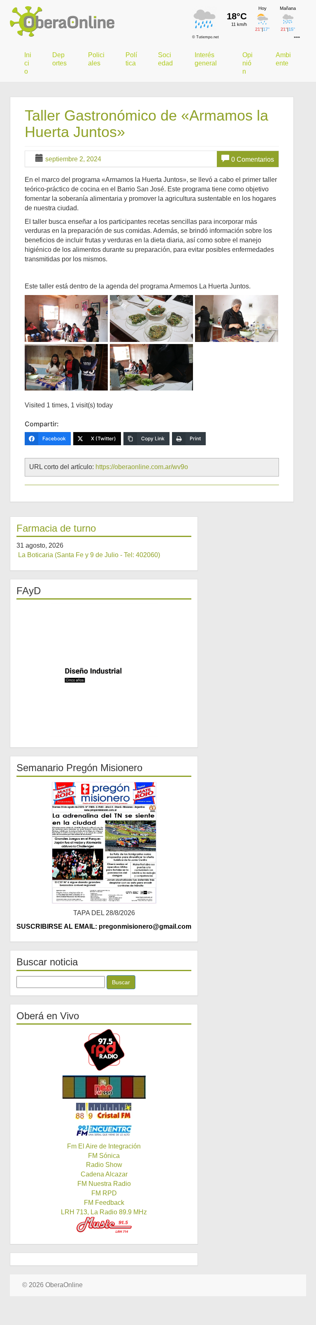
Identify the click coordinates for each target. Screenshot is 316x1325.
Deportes (59, 59)
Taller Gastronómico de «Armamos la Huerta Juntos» (146, 123)
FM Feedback (104, 1202)
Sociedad (165, 59)
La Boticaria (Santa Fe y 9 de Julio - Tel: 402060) (89, 554)
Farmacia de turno (56, 528)
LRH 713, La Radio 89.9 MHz (104, 1212)
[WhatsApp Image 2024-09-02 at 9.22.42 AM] (151, 367)
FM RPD (104, 1193)
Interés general (206, 59)
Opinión (247, 63)
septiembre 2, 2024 (73, 159)
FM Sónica (104, 1155)
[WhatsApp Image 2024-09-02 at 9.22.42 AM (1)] (66, 367)
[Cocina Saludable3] (151, 318)
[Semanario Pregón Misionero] (103, 842)
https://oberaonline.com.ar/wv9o (141, 466)
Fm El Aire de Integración (104, 1146)
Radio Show (104, 1164)
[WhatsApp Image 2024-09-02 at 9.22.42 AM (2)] (236, 318)
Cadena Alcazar (104, 1174)
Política (131, 59)
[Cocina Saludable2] (66, 318)
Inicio (27, 63)
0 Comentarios (252, 159)
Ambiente (283, 59)
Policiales (96, 59)
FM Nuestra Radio (104, 1183)
